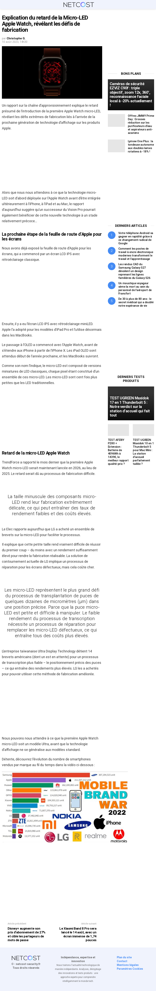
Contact (122, 961)
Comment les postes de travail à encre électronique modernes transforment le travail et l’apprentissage (135, 254)
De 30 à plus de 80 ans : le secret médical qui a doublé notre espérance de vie (136, 302)
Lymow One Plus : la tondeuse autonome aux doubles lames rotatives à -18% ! (141, 146)
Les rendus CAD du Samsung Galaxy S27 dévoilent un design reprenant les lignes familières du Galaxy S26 (134, 271)
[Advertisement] (52, 161)
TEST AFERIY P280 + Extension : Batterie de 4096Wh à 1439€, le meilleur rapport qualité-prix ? (118, 452)
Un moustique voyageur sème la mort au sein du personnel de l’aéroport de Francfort (135, 288)
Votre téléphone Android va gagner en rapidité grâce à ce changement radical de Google (135, 238)
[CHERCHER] (152, 4)
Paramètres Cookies (130, 968)
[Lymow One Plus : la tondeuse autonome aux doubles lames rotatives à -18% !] (116, 146)
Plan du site (124, 957)
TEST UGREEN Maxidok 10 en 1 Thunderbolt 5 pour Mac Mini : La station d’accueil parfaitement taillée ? (143, 452)
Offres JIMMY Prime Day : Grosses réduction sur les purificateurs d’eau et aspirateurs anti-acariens (141, 124)
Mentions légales (128, 964)
